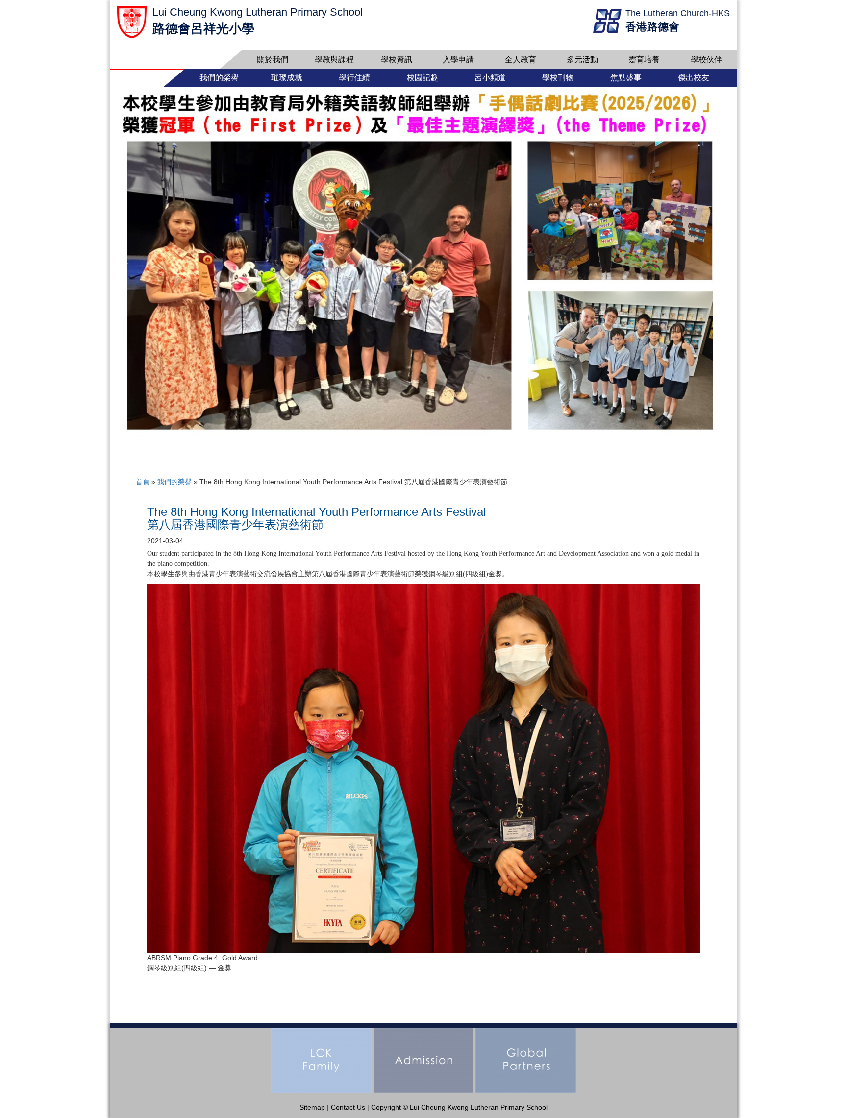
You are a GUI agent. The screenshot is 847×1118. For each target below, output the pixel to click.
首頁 (142, 482)
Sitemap (312, 1107)
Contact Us (348, 1107)
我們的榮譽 (174, 482)
